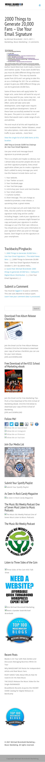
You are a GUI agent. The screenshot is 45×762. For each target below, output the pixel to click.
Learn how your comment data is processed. (22, 296)
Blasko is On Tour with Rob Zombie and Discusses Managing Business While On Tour (21, 662)
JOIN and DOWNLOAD (13, 357)
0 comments (34, 42)
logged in (19, 291)
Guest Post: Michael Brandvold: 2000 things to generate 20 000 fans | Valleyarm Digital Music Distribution (22, 272)
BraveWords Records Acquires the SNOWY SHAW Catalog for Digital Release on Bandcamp (22, 691)
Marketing (9, 42)
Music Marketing (20, 42)
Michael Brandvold (14, 39)
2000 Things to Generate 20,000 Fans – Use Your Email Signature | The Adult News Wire (22, 256)
